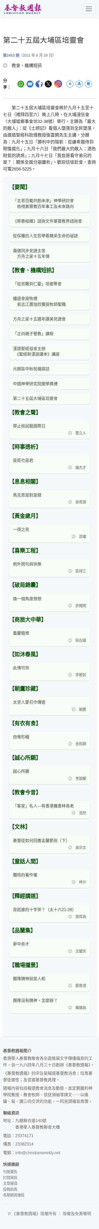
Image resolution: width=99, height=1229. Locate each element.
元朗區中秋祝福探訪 (31, 369)
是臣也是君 (23, 460)
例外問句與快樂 (27, 564)
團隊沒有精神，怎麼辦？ (35, 1000)
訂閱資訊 (10, 1178)
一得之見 (21, 529)
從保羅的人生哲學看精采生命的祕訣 (45, 236)
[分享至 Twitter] (48, 84)
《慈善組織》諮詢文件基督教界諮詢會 (47, 221)
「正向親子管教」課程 (33, 334)
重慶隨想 (21, 633)
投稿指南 (10, 1189)
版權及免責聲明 (77, 1214)
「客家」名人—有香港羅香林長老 (43, 806)
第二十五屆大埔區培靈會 (35, 398)
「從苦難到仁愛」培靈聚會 (37, 284)
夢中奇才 (21, 944)
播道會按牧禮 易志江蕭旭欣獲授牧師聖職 (39, 301)
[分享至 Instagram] (58, 84)
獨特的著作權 (25, 875)
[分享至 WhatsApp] (20, 84)
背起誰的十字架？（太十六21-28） (44, 910)
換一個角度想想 (27, 599)
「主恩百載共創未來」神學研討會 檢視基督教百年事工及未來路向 (43, 203)
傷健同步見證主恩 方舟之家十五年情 (31, 253)
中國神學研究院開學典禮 (35, 384)
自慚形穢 (21, 737)
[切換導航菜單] (89, 9)
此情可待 (21, 668)
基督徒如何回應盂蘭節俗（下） (41, 840)
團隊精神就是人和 (29, 979)
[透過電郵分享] (30, 84)
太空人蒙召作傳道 (29, 702)
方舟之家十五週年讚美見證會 (39, 319)
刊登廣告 (10, 1172)
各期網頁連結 (13, 1195)
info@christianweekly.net (37, 1153)
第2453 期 (11, 55)
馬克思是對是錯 (27, 495)
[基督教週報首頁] (22, 8)
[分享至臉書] (39, 84)
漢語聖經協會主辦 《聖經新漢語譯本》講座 (36, 351)
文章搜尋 (10, 1183)
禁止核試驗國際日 (29, 426)
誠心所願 (21, 771)
